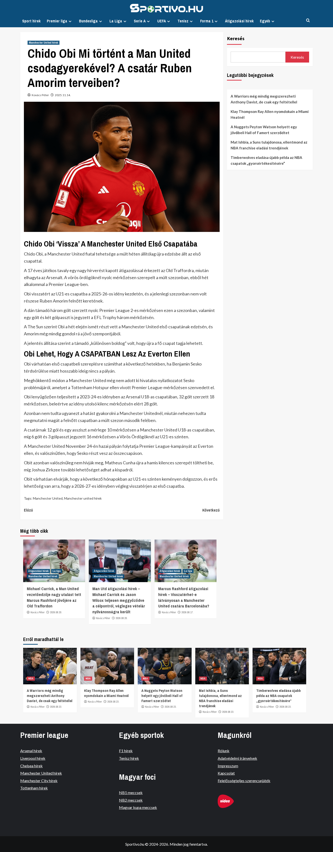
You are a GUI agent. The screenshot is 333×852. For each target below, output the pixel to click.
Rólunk (223, 750)
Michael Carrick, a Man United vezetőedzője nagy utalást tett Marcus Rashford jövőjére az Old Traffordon (54, 597)
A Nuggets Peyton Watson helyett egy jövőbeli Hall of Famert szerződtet (264, 130)
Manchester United (48, 498)
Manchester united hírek (83, 498)
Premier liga (57, 21)
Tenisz (182, 21)
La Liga (115, 21)
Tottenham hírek (34, 788)
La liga (57, 571)
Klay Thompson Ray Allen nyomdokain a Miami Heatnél (270, 114)
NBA (30, 678)
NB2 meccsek (131, 800)
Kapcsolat (226, 773)
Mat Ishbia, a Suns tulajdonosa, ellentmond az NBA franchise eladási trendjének (269, 145)
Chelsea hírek (31, 765)
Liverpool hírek (32, 758)
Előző (28, 510)
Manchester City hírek (39, 780)
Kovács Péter (40, 95)
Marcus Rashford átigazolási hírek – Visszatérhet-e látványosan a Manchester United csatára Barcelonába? (183, 597)
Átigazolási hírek (239, 21)
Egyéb (265, 21)
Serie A (140, 21)
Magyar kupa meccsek (138, 807)
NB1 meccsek (131, 792)
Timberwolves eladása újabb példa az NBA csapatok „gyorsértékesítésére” (266, 160)
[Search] (308, 20)
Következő (210, 510)
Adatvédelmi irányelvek (237, 758)
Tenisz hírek (129, 758)
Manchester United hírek (43, 42)
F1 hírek (126, 750)
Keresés (236, 38)
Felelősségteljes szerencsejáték (244, 780)
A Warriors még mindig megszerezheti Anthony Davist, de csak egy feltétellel (264, 99)
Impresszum (228, 765)
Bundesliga (88, 21)
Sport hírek (31, 21)
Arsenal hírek (31, 750)
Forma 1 (206, 21)
